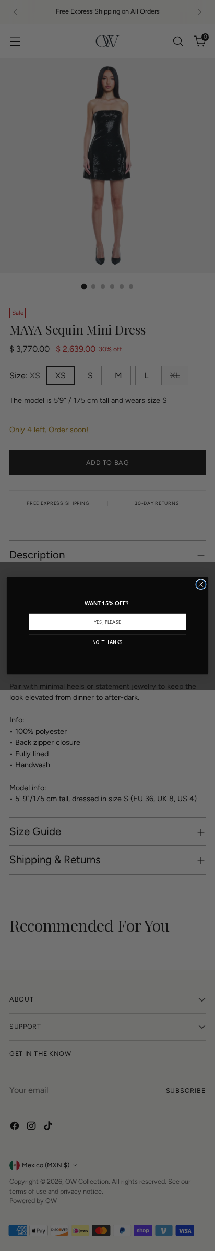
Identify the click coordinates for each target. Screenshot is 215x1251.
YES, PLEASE (107, 622)
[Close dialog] (201, 584)
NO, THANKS (107, 642)
